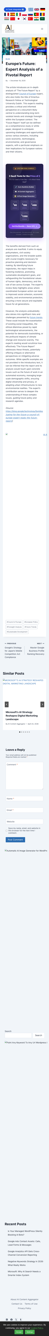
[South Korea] (24, 18)
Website (11, 821)
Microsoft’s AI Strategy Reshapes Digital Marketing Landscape (22, 716)
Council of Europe (27, 94)
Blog (8, 59)
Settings (30, 1332)
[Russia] (30, 14)
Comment (12, 764)
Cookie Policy (37, 1328)
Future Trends (30, 627)
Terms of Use (31, 1304)
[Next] (42, 704)
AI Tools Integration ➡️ (15, 9)
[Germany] (42, 9)
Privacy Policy (24, 1308)
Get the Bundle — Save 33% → (24, 226)
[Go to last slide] (7, 704)
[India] (36, 18)
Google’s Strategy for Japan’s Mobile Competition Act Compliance (13, 650)
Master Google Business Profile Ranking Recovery (35, 649)
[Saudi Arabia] (42, 18)
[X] (16, 1320)
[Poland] (24, 14)
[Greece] (30, 9)
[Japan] (18, 18)
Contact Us (17, 1304)
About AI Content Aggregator (24, 1299)
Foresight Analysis (14, 627)
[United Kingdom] (36, 9)
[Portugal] (36, 14)
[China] (12, 18)
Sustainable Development (17, 632)
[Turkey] (30, 18)
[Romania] (42, 14)
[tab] (19, 732)
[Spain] (12, 14)
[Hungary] (6, 19)
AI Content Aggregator (16, 724)
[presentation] (24, 693)
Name (10, 798)
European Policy (31, 622)
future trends (36, 317)
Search (8, 1031)
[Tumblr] (21, 1320)
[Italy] (18, 14)
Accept (18, 1332)
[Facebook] (11, 1320)
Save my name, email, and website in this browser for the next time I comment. (24, 830)
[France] (6, 14)
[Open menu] (42, 29)
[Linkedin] (7, 1320)
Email (10, 810)
